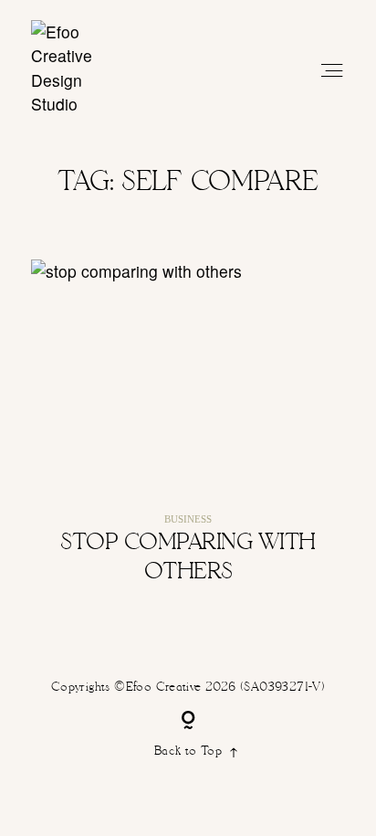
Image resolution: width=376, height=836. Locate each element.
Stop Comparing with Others (188, 434)
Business (188, 518)
